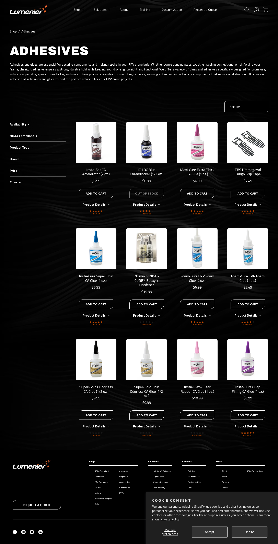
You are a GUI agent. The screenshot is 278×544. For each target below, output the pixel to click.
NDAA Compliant (101, 471)
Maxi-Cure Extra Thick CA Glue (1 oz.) (197, 171)
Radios (97, 504)
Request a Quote (205, 9)
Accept (210, 532)
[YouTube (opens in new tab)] (32, 532)
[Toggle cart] (265, 9)
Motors (97, 493)
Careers (225, 482)
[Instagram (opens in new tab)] (23, 532)
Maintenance (193, 477)
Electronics (99, 477)
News (224, 477)
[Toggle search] (247, 9)
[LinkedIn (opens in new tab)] (40, 532)
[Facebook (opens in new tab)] (15, 532)
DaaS (190, 488)
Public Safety (159, 488)
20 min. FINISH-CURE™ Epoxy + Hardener (146, 280)
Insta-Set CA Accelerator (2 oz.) (96, 171)
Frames (98, 488)
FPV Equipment (101, 482)
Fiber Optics (124, 488)
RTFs (121, 493)
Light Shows (158, 477)
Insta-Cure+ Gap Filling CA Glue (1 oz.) (248, 389)
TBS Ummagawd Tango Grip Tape (248, 171)
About (124, 9)
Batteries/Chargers (103, 499)
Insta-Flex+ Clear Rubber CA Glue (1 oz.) (197, 389)
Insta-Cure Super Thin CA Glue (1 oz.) (96, 278)
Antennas (123, 471)
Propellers (123, 477)
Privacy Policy (170, 519)
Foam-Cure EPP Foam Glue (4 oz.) (197, 278)
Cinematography (160, 482)
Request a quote (37, 505)
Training (145, 9)
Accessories (124, 482)
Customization (172, 9)
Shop (79, 9)
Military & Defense (162, 471)
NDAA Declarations (254, 471)
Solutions (102, 9)
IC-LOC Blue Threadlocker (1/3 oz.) (146, 171)
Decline (249, 532)
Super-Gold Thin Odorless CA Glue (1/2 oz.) (146, 391)
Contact (225, 488)
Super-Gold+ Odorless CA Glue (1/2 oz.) (96, 389)
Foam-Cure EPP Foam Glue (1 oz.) (248, 278)
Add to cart (96, 193)
